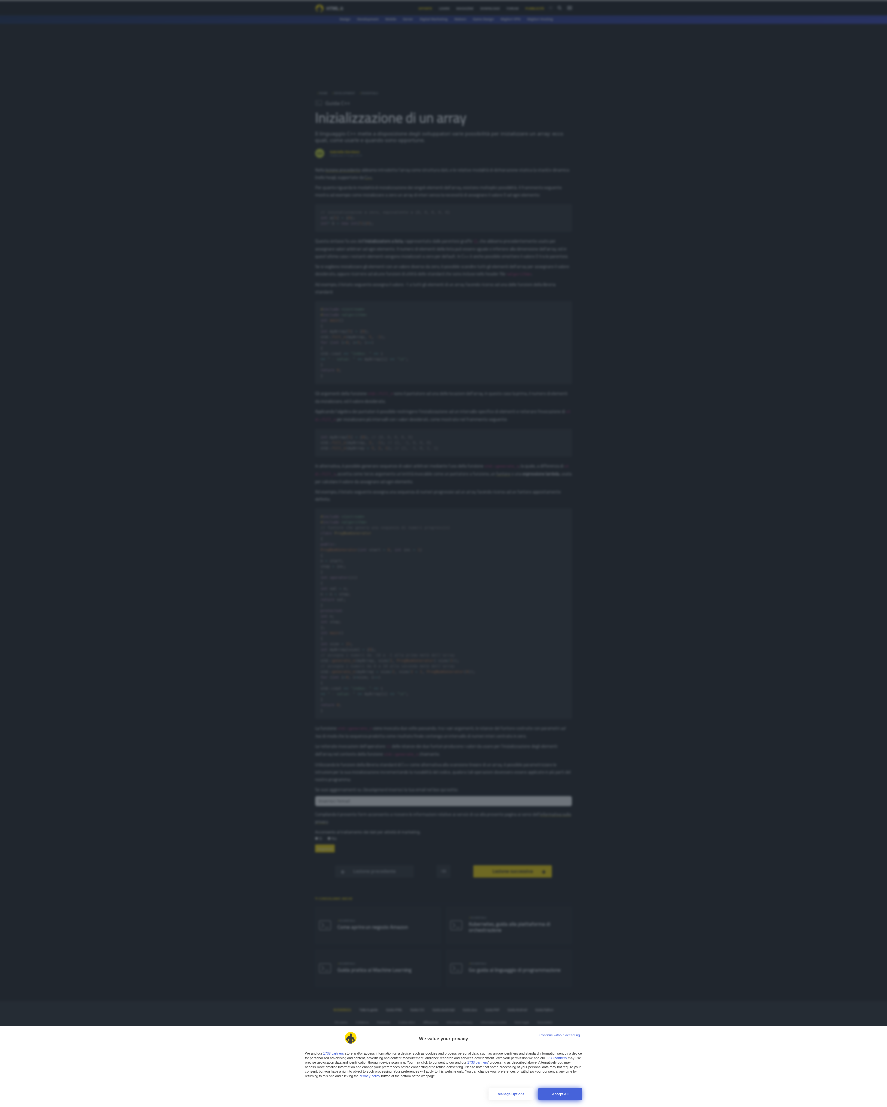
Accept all (560, 1094)
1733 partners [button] (333, 1053)
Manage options (511, 1094)
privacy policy (369, 1076)
